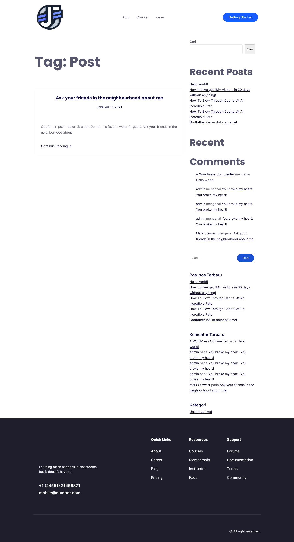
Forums (233, 451)
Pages (160, 17)
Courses (196, 451)
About (156, 451)
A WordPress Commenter (215, 174)
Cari (193, 42)
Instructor (197, 469)
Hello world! (199, 84)
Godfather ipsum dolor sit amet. (214, 122)
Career (156, 460)
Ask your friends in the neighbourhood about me (109, 98)
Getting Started (240, 17)
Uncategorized (201, 412)
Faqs (193, 477)
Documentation (240, 460)
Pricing (157, 477)
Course (142, 17)
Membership (199, 460)
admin (200, 189)
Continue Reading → (56, 146)
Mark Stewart (206, 233)
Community (237, 477)
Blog (125, 17)
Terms (232, 469)
